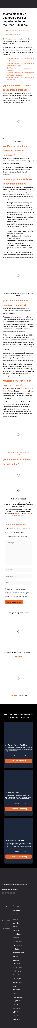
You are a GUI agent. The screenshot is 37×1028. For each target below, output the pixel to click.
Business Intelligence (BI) (13, 34)
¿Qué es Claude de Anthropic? (17, 1015)
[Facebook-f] (14, 893)
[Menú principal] (33, 4)
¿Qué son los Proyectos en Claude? (17, 1000)
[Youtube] (3, 893)
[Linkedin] (6, 893)
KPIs (9, 179)
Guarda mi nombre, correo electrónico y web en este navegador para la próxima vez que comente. (17, 592)
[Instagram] (8, 893)
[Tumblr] (11, 893)
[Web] (19, 583)
